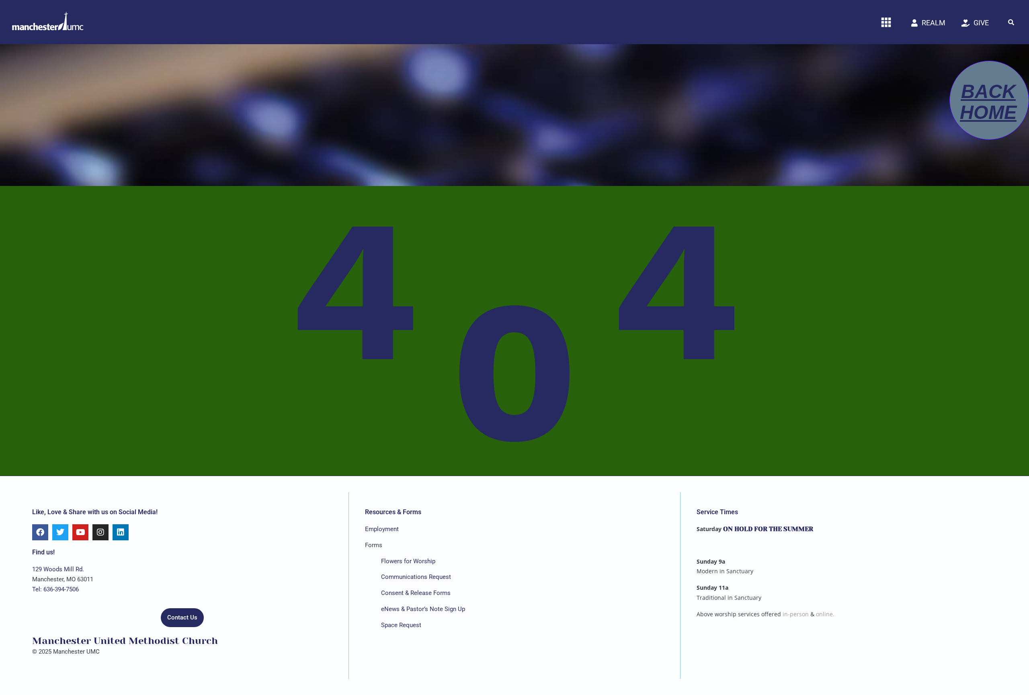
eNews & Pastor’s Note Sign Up (423, 609)
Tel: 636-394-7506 (55, 589)
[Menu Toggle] (886, 22)
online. (825, 614)
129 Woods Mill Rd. (58, 569)
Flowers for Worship (408, 561)
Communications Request (416, 577)
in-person (796, 614)
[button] (1011, 22)
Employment (382, 529)
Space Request (401, 625)
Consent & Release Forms (416, 593)
